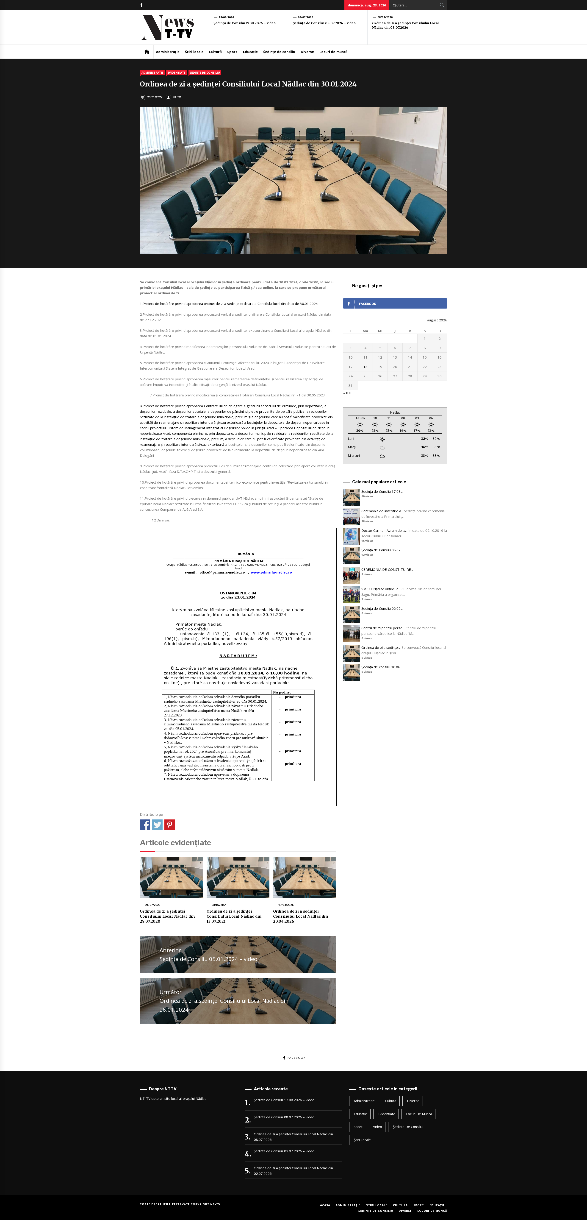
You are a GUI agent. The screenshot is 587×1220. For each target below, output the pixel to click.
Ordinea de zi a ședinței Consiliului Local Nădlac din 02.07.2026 (293, 1171)
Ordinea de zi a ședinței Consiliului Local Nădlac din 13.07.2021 (234, 916)
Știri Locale (362, 1139)
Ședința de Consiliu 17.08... (382, 491)
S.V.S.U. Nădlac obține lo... (381, 589)
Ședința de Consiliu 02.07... (382, 608)
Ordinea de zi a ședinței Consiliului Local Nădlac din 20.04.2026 (300, 916)
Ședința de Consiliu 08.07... (382, 550)
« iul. (347, 393)
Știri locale (194, 51)
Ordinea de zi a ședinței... (381, 647)
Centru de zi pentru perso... (382, 628)
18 (365, 366)
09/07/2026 (305, 17)
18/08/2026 (226, 17)
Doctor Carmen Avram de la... (384, 530)
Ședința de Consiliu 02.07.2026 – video (284, 1151)
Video (377, 1126)
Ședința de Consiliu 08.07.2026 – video (324, 23)
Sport (232, 51)
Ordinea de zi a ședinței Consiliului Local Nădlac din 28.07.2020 (167, 916)
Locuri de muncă (333, 51)
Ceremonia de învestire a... (382, 511)
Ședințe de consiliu (279, 51)
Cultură (215, 51)
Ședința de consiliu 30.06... (381, 667)
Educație (250, 51)
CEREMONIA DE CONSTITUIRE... (387, 569)
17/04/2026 (286, 905)
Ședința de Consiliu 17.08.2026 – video (244, 23)
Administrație (168, 51)
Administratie (152, 73)
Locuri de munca (419, 1113)
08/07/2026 (385, 17)
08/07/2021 (219, 905)
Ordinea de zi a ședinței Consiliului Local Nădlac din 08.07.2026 (405, 25)
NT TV (176, 97)
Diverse (307, 51)
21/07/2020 (152, 905)
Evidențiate (176, 73)
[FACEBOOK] (141, 5)
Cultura (390, 1100)
